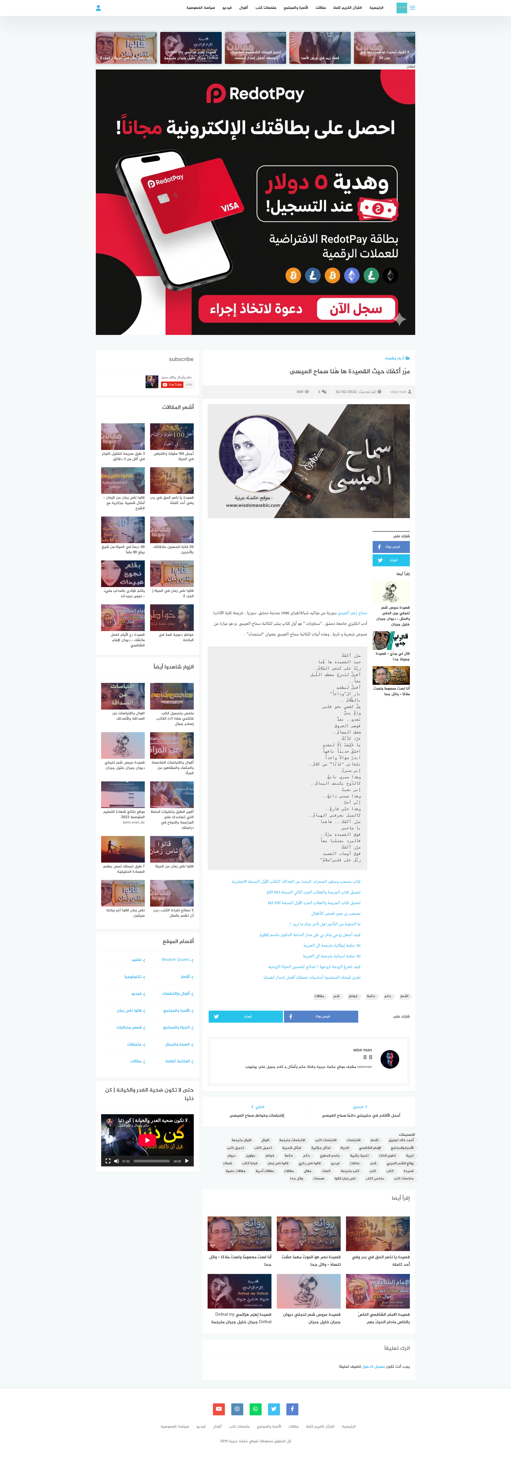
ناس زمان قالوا (345, 1179)
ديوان (231, 1156)
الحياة (344, 1148)
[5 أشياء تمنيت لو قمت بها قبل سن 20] (384, 48)
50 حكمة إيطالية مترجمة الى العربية (332, 945)
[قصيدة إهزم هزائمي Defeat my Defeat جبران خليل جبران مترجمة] (190, 48)
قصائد (227, 1163)
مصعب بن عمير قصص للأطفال (336, 913)
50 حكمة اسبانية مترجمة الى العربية (332, 956)
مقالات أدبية (265, 1171)
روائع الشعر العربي (400, 1163)
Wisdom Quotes (176, 960)
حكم (387, 996)
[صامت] (116, 1161)
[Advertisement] (287, 566)
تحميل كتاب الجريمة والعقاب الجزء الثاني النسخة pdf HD (314, 892)
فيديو (227, 8)
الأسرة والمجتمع (296, 8)
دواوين (250, 1156)
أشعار (185, 977)
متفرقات (134, 1045)
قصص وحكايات (129, 1028)
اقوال (265, 1140)
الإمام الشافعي (370, 1148)
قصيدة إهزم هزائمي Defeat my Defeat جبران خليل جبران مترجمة (191, 55)
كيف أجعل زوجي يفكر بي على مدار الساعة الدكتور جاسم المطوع (310, 935)
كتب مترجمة (350, 1171)
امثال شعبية (291, 1148)
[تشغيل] (186, 1161)
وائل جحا (296, 1179)
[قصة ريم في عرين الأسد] (320, 48)
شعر (336, 996)
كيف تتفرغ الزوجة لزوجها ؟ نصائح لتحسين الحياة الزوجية (314, 967)
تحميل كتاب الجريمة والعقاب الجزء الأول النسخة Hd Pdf (314, 903)
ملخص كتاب (375, 1179)
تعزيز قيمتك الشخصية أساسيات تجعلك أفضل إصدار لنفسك (255, 55)
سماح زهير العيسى (352, 613)
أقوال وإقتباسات (176, 994)
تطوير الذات (387, 1156)
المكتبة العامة (177, 1062)
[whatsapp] (256, 1409)
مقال (307, 1171)
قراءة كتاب (249, 1163)
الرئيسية (376, 8)
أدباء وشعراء (394, 358)
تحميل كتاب (263, 1148)
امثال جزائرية (320, 1148)
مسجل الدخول (373, 1367)
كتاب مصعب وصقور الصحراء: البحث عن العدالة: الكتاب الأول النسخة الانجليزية (296, 881)
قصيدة (409, 1171)
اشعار (404, 996)
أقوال (243, 8)
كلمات (326, 1171)
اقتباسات (353, 1140)
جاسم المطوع (330, 1156)
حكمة (371, 996)
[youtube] (219, 1409)
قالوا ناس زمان (278, 1163)
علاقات (355, 1163)
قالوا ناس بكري (310, 1163)
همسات (318, 1179)
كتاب (390, 1171)
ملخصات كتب (266, 8)
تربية (410, 1156)
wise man (399, 392)
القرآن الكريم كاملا (347, 8)
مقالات (321, 8)
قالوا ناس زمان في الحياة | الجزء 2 (126, 58)
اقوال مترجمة (241, 1140)
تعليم (137, 960)
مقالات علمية (235, 1171)
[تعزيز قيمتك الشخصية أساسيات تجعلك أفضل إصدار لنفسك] (255, 48)
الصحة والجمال (177, 1045)
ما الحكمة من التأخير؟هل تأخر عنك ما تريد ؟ (325, 924)
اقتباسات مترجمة (292, 1140)
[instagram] (237, 1409)
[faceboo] (292, 1409)
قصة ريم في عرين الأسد (320, 58)
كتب (372, 1171)
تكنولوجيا (133, 977)
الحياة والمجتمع (176, 1028)
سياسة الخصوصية (200, 8)
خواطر (353, 996)
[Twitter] (274, 1409)
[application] (147, 1140)
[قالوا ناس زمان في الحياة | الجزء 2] (126, 48)
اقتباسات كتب (325, 1140)
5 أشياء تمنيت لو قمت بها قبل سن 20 (384, 55)
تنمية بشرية (359, 1156)
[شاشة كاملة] (108, 1161)
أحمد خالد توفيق (401, 1140)
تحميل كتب (235, 1148)
